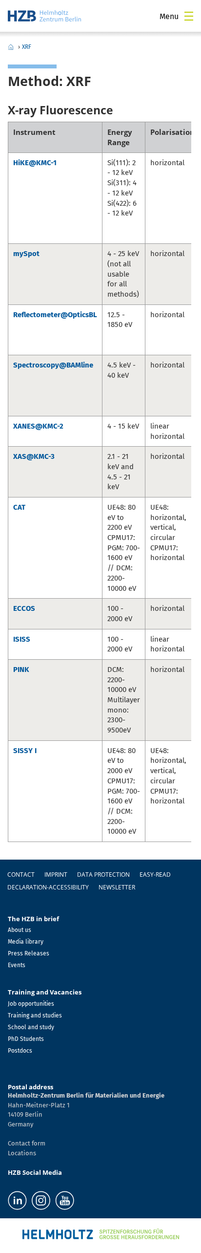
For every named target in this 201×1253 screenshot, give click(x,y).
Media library (25, 941)
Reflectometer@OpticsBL (55, 314)
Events (16, 965)
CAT (19, 507)
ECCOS (24, 608)
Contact (21, 874)
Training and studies (35, 1015)
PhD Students (26, 1039)
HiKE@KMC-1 (35, 162)
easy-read (155, 874)
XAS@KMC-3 (34, 456)
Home (11, 47)
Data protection (103, 874)
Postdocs (20, 1050)
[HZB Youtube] (64, 1200)
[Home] (44, 16)
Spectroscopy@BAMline (53, 365)
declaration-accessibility (48, 887)
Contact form (26, 1143)
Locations (22, 1153)
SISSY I (25, 750)
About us (19, 930)
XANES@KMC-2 (38, 426)
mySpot (26, 253)
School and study (31, 1027)
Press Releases (28, 953)
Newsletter (117, 887)
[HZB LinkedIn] (17, 1200)
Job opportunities (31, 1003)
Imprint (55, 874)
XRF (26, 46)
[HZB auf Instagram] (41, 1200)
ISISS (21, 639)
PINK (21, 669)
